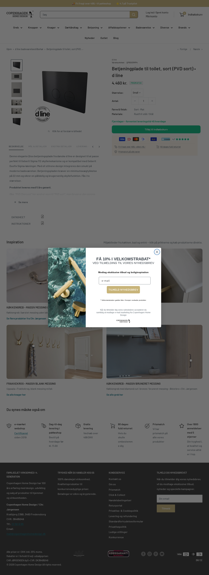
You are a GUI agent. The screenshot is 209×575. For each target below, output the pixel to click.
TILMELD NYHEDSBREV (123, 290)
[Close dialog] (157, 252)
